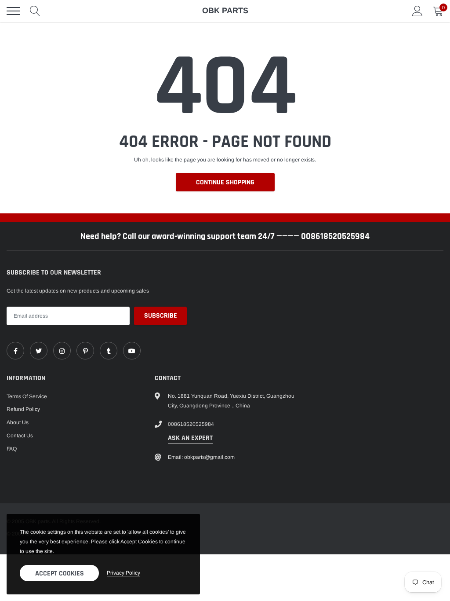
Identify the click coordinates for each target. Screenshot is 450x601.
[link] (42, 328)
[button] (425, 234)
